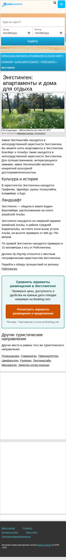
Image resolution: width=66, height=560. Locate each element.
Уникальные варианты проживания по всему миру (31, 56)
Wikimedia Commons (25, 133)
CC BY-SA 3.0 (40, 133)
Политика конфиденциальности (16, 536)
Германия (7, 62)
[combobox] (32, 22)
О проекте (27, 528)
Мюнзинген (9, 365)
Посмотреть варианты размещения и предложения (33, 311)
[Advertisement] (33, 406)
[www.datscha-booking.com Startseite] (12, 4)
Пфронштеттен (48, 356)
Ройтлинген (48, 62)
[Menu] (61, 4)
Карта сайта (31, 532)
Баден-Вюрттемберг (27, 62)
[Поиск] (55, 2)
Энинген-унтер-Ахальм (33, 365)
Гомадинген (29, 356)
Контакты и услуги (10, 532)
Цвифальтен (10, 360)
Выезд (38, 29)
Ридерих (26, 360)
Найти (33, 41)
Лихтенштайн (42, 360)
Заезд (6, 29)
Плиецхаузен (10, 356)
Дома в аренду (8, 528)
